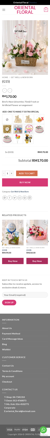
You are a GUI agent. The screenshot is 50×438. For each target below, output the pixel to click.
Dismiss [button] (33, 2)
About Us (7, 328)
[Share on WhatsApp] (4, 197)
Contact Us (8, 365)
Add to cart (27, 173)
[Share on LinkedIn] (29, 197)
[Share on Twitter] (14, 197)
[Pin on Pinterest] (24, 197)
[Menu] (3, 9)
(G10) (28, 250)
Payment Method (11, 333)
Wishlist (6, 349)
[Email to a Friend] (19, 197)
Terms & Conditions (12, 371)
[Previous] (2, 247)
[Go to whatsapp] (43, 429)
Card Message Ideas (12, 338)
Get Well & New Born (22, 77)
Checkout (7, 381)
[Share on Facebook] (9, 197)
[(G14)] (13, 232)
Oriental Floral (25, 9)
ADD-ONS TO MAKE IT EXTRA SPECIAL (20, 112)
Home (5, 77)
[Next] (48, 247)
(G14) (4, 250)
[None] (7, 119)
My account (8, 376)
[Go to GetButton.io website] (43, 435)
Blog (4, 344)
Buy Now (25, 182)
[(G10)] (37, 232)
